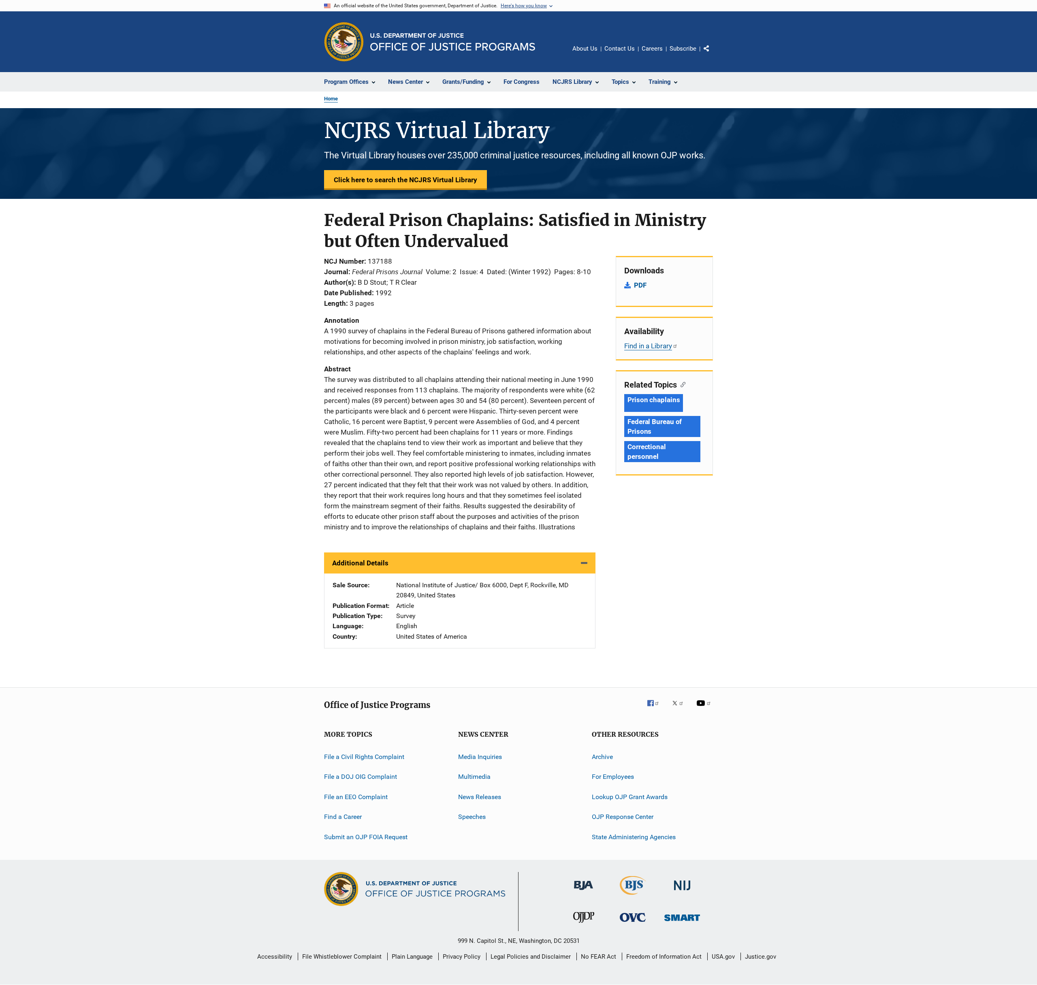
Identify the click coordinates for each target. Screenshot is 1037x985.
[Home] (452, 42)
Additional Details (360, 563)
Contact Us (619, 48)
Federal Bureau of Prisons (654, 426)
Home (331, 99)
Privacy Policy (461, 956)
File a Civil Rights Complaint (364, 757)
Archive (602, 757)
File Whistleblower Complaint (342, 956)
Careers (652, 48)
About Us (584, 48)
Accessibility (274, 956)
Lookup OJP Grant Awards (630, 797)
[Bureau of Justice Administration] (583, 891)
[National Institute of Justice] (682, 891)
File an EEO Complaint (356, 797)
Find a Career (343, 817)
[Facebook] (656, 709)
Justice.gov (760, 956)
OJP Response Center (622, 817)
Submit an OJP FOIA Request (366, 836)
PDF (640, 285)
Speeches (472, 817)
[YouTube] (705, 709)
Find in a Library (648, 346)
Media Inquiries (480, 757)
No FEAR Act (598, 956)
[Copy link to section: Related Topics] (681, 384)
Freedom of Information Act (664, 956)
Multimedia (474, 776)
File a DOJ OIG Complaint (360, 776)
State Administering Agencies (634, 836)
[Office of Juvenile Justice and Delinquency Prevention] (583, 924)
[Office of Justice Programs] (344, 42)
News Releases (479, 797)
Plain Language (412, 956)
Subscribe (683, 48)
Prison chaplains (653, 400)
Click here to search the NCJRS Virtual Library (405, 180)
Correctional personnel (646, 452)
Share (713, 54)
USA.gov (723, 956)
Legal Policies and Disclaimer (531, 956)
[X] (680, 709)
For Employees (613, 776)
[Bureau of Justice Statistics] (633, 896)
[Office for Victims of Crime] (633, 923)
